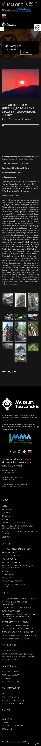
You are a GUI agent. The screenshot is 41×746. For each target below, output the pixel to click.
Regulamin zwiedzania (12, 704)
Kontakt (5, 519)
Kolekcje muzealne (11, 556)
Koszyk (5, 722)
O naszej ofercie (9, 651)
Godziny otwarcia (10, 697)
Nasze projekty (9, 552)
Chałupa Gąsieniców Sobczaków (17, 608)
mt (5, 119)
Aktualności (7, 509)
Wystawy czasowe (10, 675)
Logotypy (6, 537)
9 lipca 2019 (15, 119)
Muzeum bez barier (11, 562)
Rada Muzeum (8, 571)
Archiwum (28, 119)
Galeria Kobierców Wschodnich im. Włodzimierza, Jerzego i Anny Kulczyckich (18, 616)
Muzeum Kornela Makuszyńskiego (18, 629)
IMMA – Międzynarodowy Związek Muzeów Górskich (17, 527)
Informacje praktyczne (13, 701)
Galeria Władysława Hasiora (15, 625)
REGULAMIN (7, 729)
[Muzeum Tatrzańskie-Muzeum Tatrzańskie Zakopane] (9, 24)
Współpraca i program (13, 581)
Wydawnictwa (8, 575)
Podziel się (6, 372)
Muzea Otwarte (9, 559)
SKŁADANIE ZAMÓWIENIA (12, 726)
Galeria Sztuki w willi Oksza (15, 622)
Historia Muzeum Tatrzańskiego (17, 549)
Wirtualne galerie (10, 682)
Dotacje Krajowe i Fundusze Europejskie (15, 586)
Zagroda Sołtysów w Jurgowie (16, 639)
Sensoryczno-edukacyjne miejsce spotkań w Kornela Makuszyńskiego (19, 655)
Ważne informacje (10, 660)
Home (4, 506)
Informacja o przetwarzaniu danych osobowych (19, 532)
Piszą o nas (7, 578)
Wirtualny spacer (10, 672)
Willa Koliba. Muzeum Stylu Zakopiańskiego (14, 603)
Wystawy (6, 513)
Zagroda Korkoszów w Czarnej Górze (20, 635)
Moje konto (7, 719)
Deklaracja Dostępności (13, 523)
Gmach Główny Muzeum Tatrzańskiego (20, 599)
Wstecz (26, 52)
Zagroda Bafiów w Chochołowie (17, 632)
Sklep (4, 716)
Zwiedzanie (7, 516)
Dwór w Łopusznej (11, 611)
